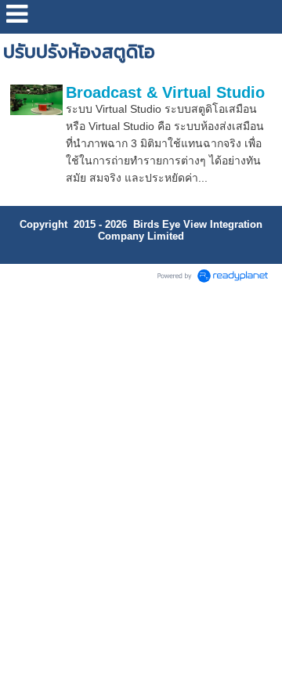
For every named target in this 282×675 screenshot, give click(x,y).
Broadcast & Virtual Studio (165, 92)
